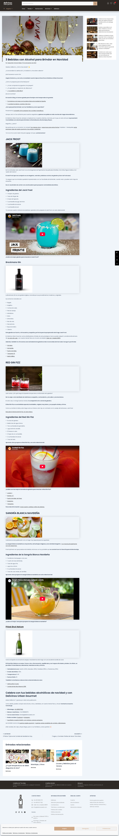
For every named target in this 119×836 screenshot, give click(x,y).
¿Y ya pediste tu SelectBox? (15, 91)
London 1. (9, 493)
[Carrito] (114, 3)
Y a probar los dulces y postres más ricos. (19, 104)
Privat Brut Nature (15, 626)
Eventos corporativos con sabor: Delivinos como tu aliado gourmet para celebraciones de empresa (105, 29)
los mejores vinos (36, 127)
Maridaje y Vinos (37, 764)
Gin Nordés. (10, 348)
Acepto (64, 828)
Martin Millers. (11, 356)
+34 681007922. (18, 709)
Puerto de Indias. (12, 351)
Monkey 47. (10, 496)
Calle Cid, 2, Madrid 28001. (53, 338)
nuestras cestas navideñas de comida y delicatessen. (50, 723)
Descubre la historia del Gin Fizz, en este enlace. (19, 412)
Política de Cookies (7, 833)
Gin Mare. (10, 345)
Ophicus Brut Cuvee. (13, 684)
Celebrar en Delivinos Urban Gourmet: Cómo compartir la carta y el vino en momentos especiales (106, 38)
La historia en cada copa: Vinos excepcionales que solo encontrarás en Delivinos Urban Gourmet (105, 54)
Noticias (8, 771)
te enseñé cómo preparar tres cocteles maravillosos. (29, 110)
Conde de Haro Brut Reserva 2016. (16, 686)
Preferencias (106, 828)
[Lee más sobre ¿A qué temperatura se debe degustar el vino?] (17, 756)
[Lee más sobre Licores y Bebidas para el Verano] (67, 755)
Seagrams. (10, 501)
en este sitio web (12, 338)
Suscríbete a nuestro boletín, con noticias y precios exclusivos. (25, 720)
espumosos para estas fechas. (50, 127)
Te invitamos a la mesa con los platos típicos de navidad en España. (26, 101)
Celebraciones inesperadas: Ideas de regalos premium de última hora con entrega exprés (106, 21)
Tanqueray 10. (11, 353)
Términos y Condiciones (19, 833)
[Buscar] (95, 3)
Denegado (85, 828)
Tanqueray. (10, 504)
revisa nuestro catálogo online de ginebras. (32, 507)
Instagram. (27, 717)
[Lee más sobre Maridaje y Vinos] (42, 756)
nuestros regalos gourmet (26, 723)
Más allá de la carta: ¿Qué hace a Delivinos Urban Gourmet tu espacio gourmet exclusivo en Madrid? (106, 46)
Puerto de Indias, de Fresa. (14, 498)
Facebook (20, 717)
